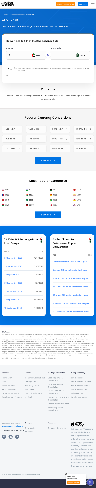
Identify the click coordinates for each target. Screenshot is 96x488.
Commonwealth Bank (35, 378)
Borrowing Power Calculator (56, 408)
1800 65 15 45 (17, 430)
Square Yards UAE (79, 389)
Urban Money (77, 393)
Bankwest (29, 389)
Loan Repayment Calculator (55, 379)
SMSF (4, 381)
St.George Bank (32, 385)
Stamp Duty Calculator (58, 404)
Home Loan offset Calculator (56, 392)
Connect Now (72, 482)
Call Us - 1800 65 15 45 (65, 4)
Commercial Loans (10, 393)
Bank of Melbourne (33, 393)
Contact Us (82, 4)
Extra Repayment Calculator (56, 385)
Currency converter (17, 15)
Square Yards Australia (81, 385)
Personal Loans (9, 389)
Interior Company (79, 397)
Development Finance (12, 397)
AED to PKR (30, 15)
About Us (29, 432)
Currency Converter (57, 428)
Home (6, 15)
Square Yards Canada (81, 381)
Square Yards (77, 378)
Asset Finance (8, 385)
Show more (46, 161)
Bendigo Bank (31, 381)
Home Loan (7, 378)
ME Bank (28, 397)
